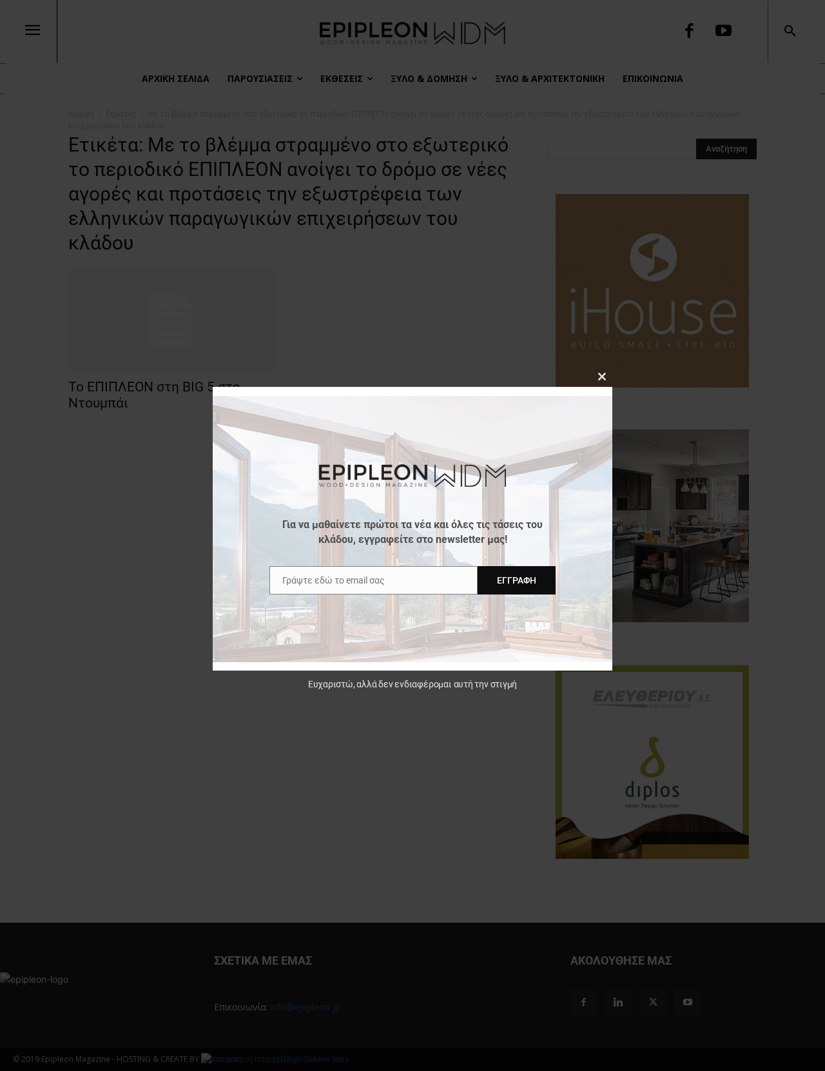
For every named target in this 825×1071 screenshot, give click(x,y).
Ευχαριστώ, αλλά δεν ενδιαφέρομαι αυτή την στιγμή (412, 684)
